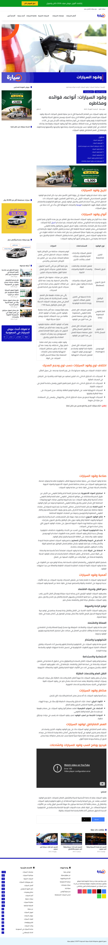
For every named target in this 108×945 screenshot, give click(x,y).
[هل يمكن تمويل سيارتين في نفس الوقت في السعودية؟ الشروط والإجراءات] (26, 313)
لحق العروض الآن (29, 3)
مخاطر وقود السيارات (97, 155)
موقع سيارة (70, 941)
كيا (4, 336)
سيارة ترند (67, 888)
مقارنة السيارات (31, 16)
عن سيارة (30, 909)
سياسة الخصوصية (65, 881)
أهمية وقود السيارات (97, 152)
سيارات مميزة (29, 899)
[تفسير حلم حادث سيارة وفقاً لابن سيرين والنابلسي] (71, 839)
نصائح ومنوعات (88, 91)
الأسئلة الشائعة (28, 906)
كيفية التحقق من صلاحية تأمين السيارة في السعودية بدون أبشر (10, 272)
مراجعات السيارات (58, 16)
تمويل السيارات (28, 912)
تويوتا (26, 336)
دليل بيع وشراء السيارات (26, 882)
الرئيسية (103, 87)
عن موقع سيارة (65, 875)
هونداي (18, 336)
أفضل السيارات (71, 16)
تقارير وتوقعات (28, 922)
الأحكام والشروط (65, 878)
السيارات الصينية (43, 16)
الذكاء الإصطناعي (28, 932)
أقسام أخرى (11, 16)
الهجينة (79, 205)
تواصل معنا (66, 872)
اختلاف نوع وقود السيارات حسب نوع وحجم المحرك (90, 146)
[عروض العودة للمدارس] (71, 186)
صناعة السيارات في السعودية (24, 929)
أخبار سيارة (21, 16)
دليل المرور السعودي (27, 889)
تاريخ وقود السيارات (98, 140)
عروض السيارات (28, 916)
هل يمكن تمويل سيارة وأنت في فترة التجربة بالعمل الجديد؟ (11, 302)
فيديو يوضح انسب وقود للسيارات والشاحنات (92, 161)
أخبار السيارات (29, 895)
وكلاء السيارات (28, 926)
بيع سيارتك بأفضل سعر (90, 9)
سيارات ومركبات (65, 885)
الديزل (53, 222)
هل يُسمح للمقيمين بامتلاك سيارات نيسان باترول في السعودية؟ (11, 282)
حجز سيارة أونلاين (65, 891)
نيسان (10, 336)
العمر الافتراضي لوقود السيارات (95, 158)
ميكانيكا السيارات (94, 87)
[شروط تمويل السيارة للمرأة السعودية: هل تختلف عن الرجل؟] (26, 293)
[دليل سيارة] (101, 15)
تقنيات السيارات (28, 919)
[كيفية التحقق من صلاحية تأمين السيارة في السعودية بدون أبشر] (26, 273)
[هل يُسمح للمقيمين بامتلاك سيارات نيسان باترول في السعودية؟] (26, 283)
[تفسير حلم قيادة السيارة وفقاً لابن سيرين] (95, 839)
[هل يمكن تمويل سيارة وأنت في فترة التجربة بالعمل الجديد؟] (26, 303)
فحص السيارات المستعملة (62, 894)
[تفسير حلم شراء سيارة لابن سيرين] (47, 839)
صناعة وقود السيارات (97, 149)
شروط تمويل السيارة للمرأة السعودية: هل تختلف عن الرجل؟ (12, 292)
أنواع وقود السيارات (98, 143)
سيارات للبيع (102, 9)
